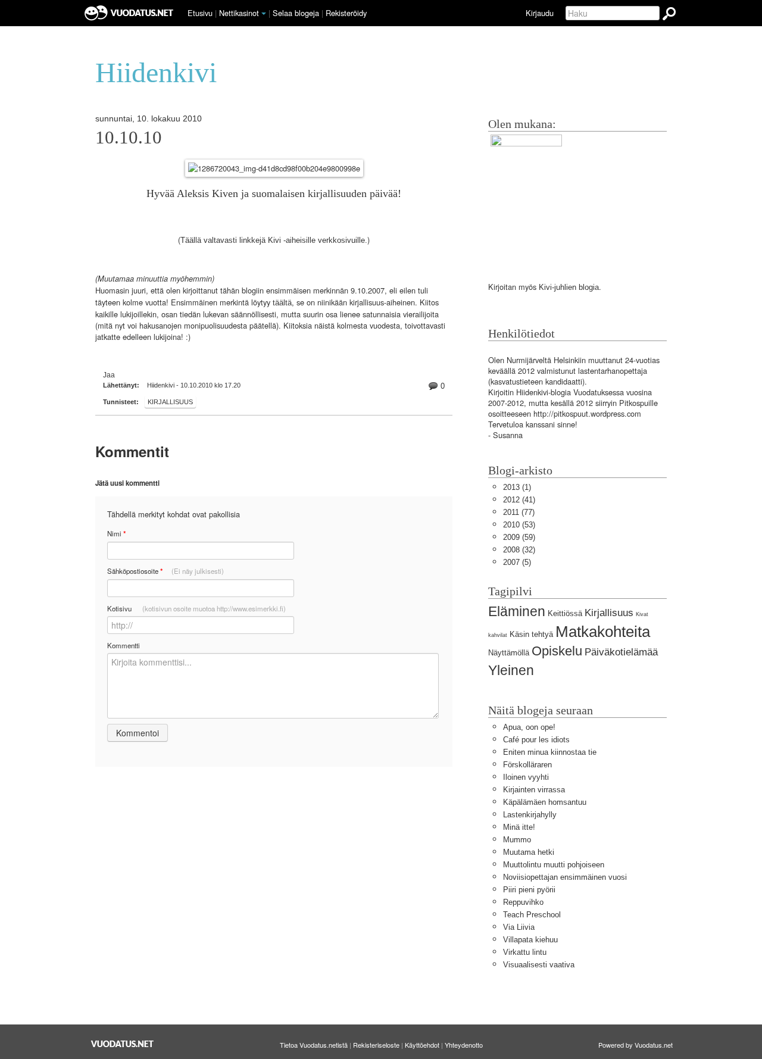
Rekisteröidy (346, 12)
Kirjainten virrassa (534, 789)
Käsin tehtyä (531, 634)
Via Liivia (519, 927)
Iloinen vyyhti (526, 777)
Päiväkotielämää (621, 652)
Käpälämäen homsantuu (544, 802)
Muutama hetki (528, 852)
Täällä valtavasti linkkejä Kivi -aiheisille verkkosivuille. (273, 240)
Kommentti (123, 645)
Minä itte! (519, 827)
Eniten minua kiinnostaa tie (550, 752)
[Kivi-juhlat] (526, 196)
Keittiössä (565, 613)
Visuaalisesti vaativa (538, 964)
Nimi (116, 534)
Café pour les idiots (536, 739)
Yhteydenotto (464, 1044)
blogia (589, 287)
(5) (517, 562)
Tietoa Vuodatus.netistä (314, 1044)
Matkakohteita (602, 631)
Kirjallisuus (170, 401)
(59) (519, 537)
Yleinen (511, 670)
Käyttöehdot (422, 1044)
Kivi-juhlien (557, 287)
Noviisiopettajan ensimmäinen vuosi (565, 877)
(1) (517, 487)
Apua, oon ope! (529, 727)
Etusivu (200, 12)
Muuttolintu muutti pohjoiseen (553, 864)
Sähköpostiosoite (165, 571)
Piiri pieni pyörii (529, 889)
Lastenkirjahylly (530, 814)
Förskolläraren (527, 764)
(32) (519, 549)
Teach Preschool (532, 914)
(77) (519, 512)
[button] (263, 14)
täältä (282, 302)
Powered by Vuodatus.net (635, 1044)
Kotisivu (196, 608)
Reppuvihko (523, 902)
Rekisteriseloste (376, 1044)
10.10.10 (128, 137)
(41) (519, 499)
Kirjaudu (540, 12)
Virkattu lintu (524, 952)
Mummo (517, 839)
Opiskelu (557, 650)
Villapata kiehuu (530, 939)
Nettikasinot (239, 12)
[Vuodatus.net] (122, 1044)
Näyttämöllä (508, 652)
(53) (519, 524)
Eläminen (516, 611)
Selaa (296, 12)
